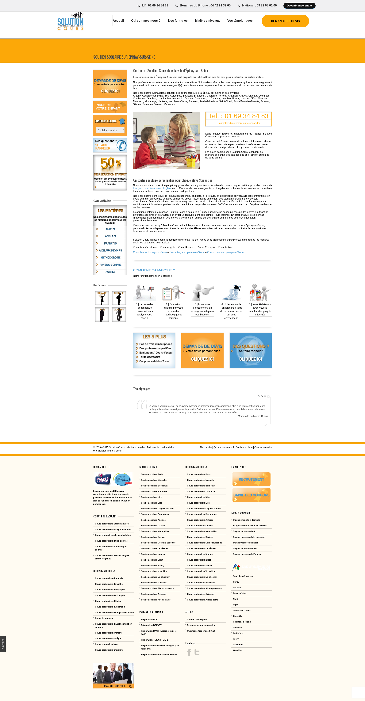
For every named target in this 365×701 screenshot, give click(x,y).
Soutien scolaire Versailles (154, 571)
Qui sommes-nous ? (223, 447)
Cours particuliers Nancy (199, 565)
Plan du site (206, 447)
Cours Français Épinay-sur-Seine (225, 252)
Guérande (238, 644)
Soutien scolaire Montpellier (155, 531)
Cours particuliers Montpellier (202, 531)
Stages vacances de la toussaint (249, 537)
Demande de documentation (201, 625)
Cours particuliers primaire (108, 633)
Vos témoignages (240, 20)
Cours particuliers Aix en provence (204, 588)
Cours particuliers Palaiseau (201, 582)
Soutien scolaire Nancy (152, 565)
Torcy (236, 639)
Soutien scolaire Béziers (153, 537)
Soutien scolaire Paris (152, 474)
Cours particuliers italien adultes (111, 541)
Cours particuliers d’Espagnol (110, 590)
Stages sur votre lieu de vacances (250, 525)
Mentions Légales (136, 447)
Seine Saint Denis (242, 610)
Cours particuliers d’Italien (108, 601)
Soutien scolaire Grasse (153, 525)
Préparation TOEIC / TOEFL (154, 640)
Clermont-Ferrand (242, 622)
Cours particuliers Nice (198, 497)
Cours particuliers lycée (107, 644)
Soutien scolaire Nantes (153, 554)
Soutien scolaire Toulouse (154, 491)
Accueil (118, 20)
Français (138, 188)
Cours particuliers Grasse (200, 525)
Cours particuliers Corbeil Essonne (204, 543)
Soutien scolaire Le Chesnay (155, 577)
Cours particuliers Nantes (200, 554)
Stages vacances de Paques (247, 554)
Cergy (236, 582)
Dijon (235, 605)
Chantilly (237, 616)
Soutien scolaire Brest (152, 560)
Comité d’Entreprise (197, 619)
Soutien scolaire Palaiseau (154, 582)
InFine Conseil (114, 450)
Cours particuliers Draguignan (202, 514)
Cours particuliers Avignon (200, 594)
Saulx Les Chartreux (243, 576)
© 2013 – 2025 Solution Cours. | (110, 447)
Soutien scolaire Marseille (154, 480)
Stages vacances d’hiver (245, 548)
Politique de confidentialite (160, 447)
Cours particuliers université (109, 650)
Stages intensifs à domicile (246, 520)
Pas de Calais (239, 593)
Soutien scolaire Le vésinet (154, 548)
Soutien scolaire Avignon (153, 594)
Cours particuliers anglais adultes (112, 524)
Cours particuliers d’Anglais (109, 578)
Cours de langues (104, 618)
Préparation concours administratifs (159, 654)
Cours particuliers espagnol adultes (113, 529)
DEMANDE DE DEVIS (285, 21)
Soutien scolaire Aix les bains (156, 600)
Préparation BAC (149, 619)
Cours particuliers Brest (199, 560)
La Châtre (238, 633)
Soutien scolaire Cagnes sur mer (157, 508)
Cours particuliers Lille (198, 503)
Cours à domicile (263, 447)
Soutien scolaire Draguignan (155, 514)
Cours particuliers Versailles (201, 571)
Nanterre (237, 627)
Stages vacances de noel (245, 543)
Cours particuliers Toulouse (201, 491)
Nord (235, 599)
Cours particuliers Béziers (200, 537)
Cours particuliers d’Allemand (110, 607)
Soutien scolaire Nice (151, 497)
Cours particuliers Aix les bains (202, 600)
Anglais (167, 188)
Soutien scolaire (244, 447)
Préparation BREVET (151, 625)
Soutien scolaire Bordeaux (154, 486)
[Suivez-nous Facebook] (189, 652)
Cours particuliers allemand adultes (113, 535)
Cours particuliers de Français (110, 595)
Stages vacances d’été (244, 531)
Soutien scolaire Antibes (153, 520)
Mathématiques (152, 188)
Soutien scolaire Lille (151, 503)
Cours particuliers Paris (198, 474)
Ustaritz (237, 587)
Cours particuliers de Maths (109, 584)
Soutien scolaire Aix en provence (157, 588)
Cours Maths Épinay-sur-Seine (150, 252)
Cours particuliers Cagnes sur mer (204, 508)
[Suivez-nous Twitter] (197, 652)
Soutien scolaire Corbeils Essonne (158, 543)
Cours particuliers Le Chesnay (202, 577)
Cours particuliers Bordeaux (201, 486)
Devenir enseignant (299, 5)
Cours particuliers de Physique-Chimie (114, 612)
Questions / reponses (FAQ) (201, 631)
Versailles (237, 650)
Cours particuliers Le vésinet (201, 548)
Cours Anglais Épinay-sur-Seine (187, 252)
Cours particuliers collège (108, 638)
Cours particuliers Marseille (200, 480)
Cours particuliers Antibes (200, 520)
